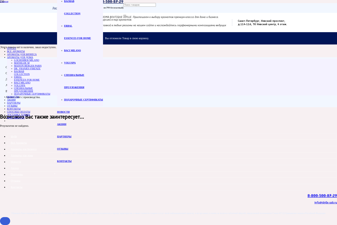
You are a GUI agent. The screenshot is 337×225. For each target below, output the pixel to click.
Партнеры (17, 174)
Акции (15, 168)
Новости (16, 161)
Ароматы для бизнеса (24, 149)
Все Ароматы (19, 142)
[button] (5, 221)
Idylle (14, 136)
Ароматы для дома (22, 155)
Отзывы (15, 180)
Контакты (16, 187)
